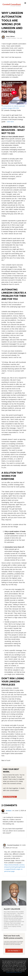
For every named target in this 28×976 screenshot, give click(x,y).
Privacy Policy (9, 972)
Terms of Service (18, 972)
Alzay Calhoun (10, 36)
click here (10, 122)
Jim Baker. (9, 810)
